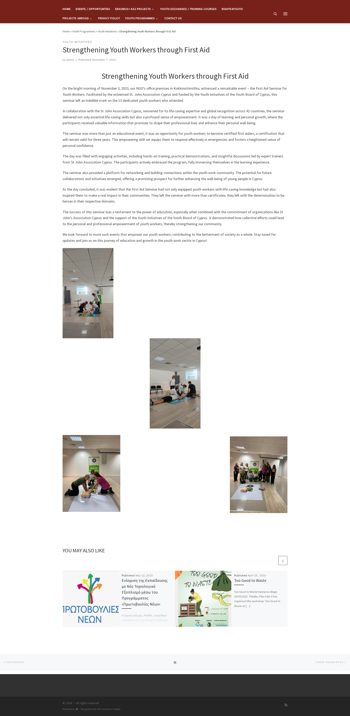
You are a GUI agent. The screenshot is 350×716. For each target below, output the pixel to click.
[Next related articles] (282, 560)
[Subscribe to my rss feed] (286, 705)
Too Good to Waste (250, 580)
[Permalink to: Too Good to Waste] (203, 599)
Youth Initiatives (107, 31)
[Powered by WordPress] (77, 709)
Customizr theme (111, 709)
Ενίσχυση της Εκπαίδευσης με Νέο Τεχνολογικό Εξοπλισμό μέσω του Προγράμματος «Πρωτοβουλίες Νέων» (145, 592)
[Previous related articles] (273, 560)
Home (66, 31)
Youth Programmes (83, 31)
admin (70, 59)
